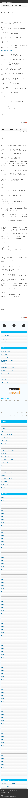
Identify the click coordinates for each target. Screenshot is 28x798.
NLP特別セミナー (5, 487)
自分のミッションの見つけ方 (7, 434)
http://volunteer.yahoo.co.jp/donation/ (8, 97)
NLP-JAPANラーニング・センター (8, 351)
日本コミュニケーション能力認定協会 (7, 361)
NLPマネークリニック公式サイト (8, 370)
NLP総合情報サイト (5, 354)
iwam (2, 465)
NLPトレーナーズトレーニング (7, 450)
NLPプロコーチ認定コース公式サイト (9, 373)
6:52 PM (26, 317)
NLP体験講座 (4, 453)
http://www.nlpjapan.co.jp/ (5, 792)
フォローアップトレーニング (7, 462)
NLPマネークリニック (5, 481)
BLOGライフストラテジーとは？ (6, 339)
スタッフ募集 (4, 379)
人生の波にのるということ (6, 437)
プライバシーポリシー (5, 382)
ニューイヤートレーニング (6, 472)
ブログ (2, 431)
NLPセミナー (4, 428)
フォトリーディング (5, 357)
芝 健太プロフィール (5, 335)
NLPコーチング (4, 484)
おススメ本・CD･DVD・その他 (7, 478)
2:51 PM (26, 122)
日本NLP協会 (4, 363)
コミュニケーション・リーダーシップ (9, 446)
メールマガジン (4, 341)
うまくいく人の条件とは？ (6, 424)
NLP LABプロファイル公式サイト (8, 367)
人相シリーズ (4, 440)
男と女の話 (3, 443)
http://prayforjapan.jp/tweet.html (7, 50)
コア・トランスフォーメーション (8, 459)
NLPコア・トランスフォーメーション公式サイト (9, 376)
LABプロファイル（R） (6, 456)
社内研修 (3, 475)
